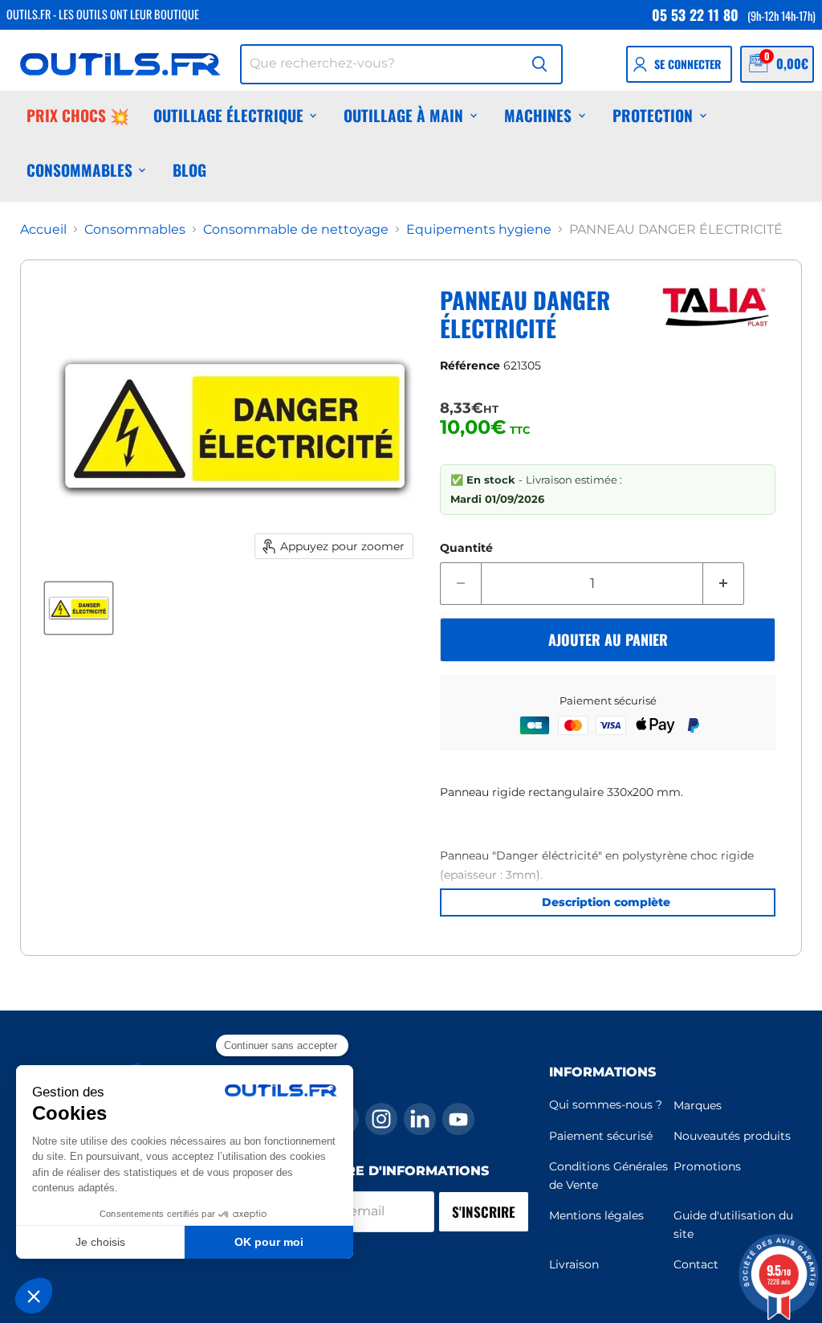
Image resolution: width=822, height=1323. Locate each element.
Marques (697, 1105)
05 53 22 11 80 (695, 14)
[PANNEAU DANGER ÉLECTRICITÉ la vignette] (78, 608)
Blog (189, 170)
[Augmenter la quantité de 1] (723, 584)
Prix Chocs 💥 (77, 115)
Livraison (574, 1264)
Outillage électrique (228, 115)
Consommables (79, 170)
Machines (538, 115)
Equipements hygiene (478, 230)
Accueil (43, 230)
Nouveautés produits (732, 1136)
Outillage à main (403, 115)
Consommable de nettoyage (296, 230)
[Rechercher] (539, 64)
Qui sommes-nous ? (605, 1104)
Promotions (707, 1166)
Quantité (466, 547)
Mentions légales (596, 1215)
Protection (652, 115)
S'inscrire (483, 1212)
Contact (695, 1264)
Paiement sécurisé (601, 1136)
